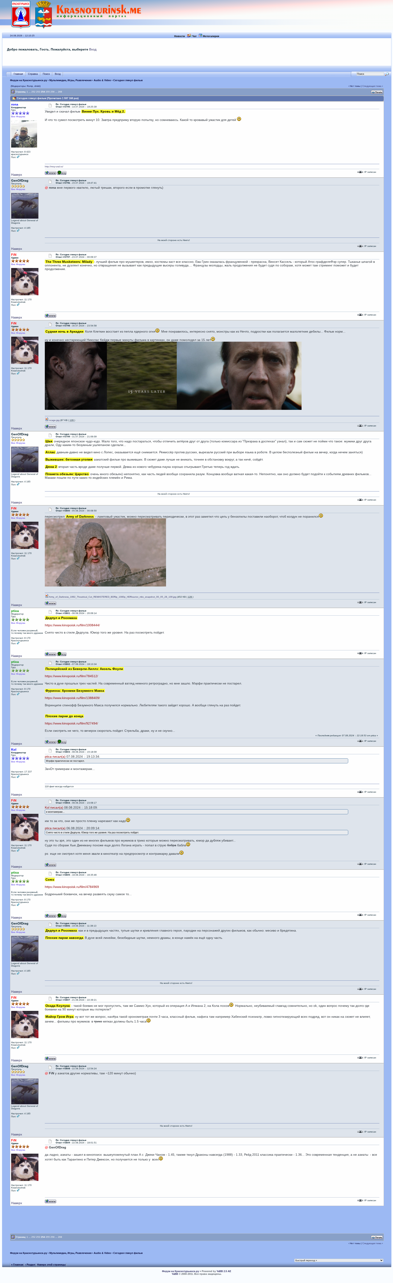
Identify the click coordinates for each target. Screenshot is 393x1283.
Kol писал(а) (54, 807)
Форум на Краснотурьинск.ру (28, 80)
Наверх (16, 174)
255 (48, 91)
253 (38, 91)
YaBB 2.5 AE (224, 1271)
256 (52, 91)
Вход (92, 49)
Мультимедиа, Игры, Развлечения (70, 80)
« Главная (17, 1264)
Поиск (46, 74)
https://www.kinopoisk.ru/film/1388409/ (72, 698)
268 (60, 91)
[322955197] (61, 655)
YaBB (175, 1274)
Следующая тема (371, 86)
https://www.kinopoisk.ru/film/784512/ (71, 676)
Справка (33, 74)
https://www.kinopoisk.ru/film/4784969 (72, 887)
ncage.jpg (54, 420)
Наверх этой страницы (51, 1264)
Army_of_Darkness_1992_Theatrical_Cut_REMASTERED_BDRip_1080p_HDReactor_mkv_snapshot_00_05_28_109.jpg (112, 597)
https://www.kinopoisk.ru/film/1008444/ (72, 625)
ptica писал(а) (55, 756)
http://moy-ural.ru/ (54, 166)
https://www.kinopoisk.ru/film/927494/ (71, 723)
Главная (18, 74)
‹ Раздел (30, 1264)
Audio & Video (102, 80)
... (30, 91)
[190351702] (61, 174)
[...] (173, 409)
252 (33, 91)
